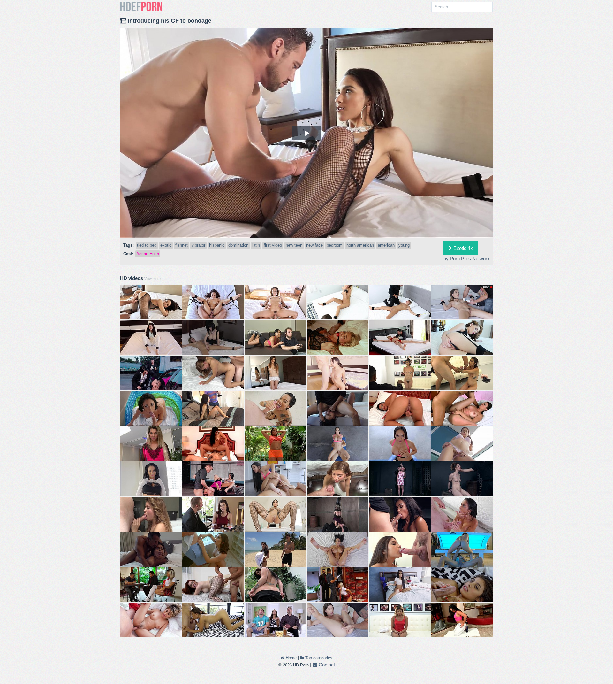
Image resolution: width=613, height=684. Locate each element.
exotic (165, 245)
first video (273, 245)
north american (360, 245)
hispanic (216, 245)
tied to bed (146, 245)
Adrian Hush (147, 253)
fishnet (181, 245)
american (386, 245)
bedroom (335, 245)
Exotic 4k (462, 248)
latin (256, 245)
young (404, 245)
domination (238, 245)
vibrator (198, 245)
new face (314, 245)
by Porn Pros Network (466, 258)
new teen (294, 245)
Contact (326, 664)
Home (290, 658)
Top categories (318, 658)
